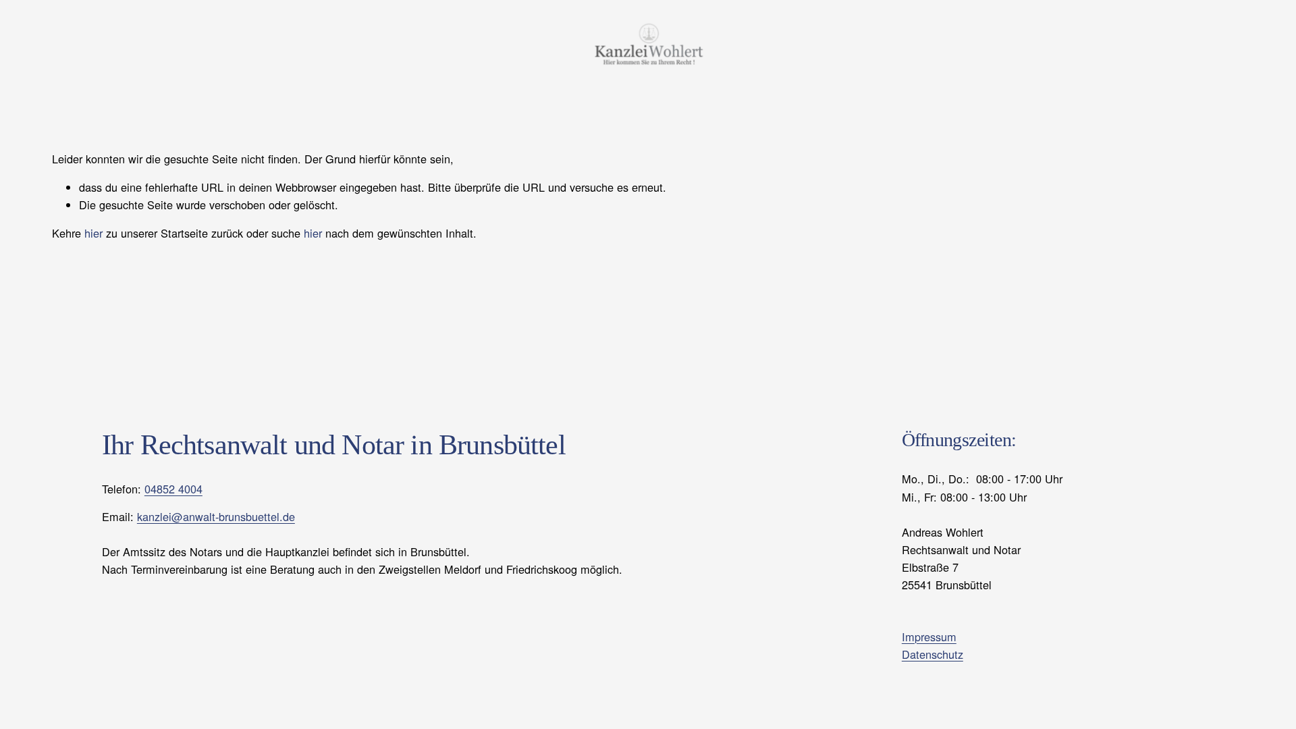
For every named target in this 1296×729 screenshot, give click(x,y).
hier (93, 233)
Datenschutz (932, 654)
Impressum (929, 636)
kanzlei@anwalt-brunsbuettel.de (216, 516)
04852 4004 (173, 489)
